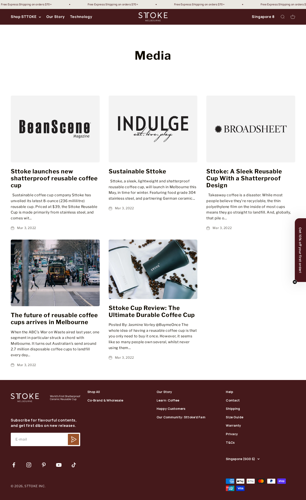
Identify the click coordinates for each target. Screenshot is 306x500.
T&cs (230, 443)
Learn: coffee (168, 400)
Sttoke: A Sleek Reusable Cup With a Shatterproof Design (244, 178)
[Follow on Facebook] (14, 465)
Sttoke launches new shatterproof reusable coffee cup (54, 178)
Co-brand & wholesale (105, 400)
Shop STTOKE (24, 16)
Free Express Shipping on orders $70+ (105, 4)
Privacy (232, 434)
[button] (300, 250)
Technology (81, 16)
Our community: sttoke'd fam (181, 417)
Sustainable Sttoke (137, 171)
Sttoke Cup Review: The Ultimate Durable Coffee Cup (152, 311)
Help (229, 392)
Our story (164, 392)
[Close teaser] (295, 282)
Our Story (55, 16)
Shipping (233, 409)
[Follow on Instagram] (29, 465)
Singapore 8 (263, 16)
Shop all (93, 392)
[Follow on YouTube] (59, 465)
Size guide (234, 417)
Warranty (233, 426)
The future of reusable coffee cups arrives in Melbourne (54, 318)
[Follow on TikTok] (74, 465)
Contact (233, 400)
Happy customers (171, 409)
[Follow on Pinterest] (44, 465)
